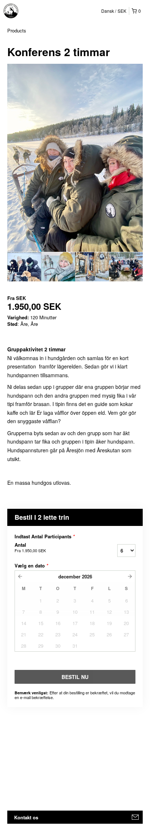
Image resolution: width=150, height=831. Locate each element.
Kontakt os (26, 817)
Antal (30, 547)
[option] (24, 266)
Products (16, 30)
